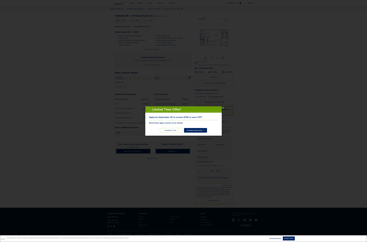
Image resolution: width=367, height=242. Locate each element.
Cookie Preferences (275, 238)
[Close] (223, 107)
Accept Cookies (289, 238)
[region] (183, 238)
